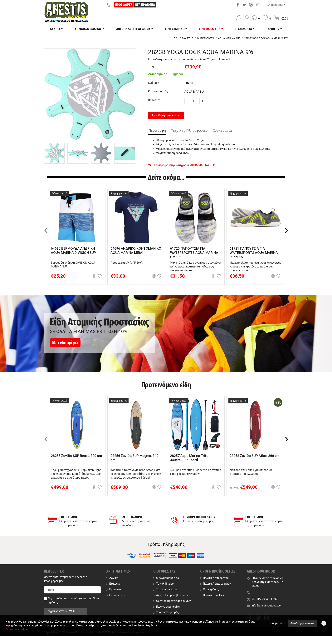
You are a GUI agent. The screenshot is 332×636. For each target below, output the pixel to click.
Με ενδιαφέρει (65, 342)
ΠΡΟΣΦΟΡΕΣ (123, 5)
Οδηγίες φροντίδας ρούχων (173, 600)
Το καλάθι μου (165, 583)
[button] (256, 20)
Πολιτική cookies (213, 595)
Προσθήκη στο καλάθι (166, 115)
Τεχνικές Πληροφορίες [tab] (189, 130)
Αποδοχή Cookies (302, 623)
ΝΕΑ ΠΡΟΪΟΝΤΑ (145, 5)
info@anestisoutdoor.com (267, 605)
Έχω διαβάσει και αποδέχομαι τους (74, 600)
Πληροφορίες (274, 5)
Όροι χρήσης (211, 589)
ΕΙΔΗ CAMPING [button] (174, 29)
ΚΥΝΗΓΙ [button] (55, 29)
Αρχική (113, 577)
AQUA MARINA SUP (229, 38)
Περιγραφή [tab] (157, 130)
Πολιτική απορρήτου (216, 577)
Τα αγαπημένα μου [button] (167, 589)
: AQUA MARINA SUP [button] (184, 165)
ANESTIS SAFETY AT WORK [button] (133, 29)
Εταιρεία (114, 583)
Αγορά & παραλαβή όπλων (172, 595)
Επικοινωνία (117, 595)
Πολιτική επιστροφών (217, 583)
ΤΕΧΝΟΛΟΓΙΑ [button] (243, 29)
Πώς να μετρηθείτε (168, 606)
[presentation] (46, 229)
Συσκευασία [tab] (222, 130)
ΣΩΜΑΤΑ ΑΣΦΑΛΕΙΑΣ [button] (88, 29)
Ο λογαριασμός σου (168, 577)
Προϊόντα (115, 589)
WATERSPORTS (205, 38)
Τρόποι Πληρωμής (167, 612)
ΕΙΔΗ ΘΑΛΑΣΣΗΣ (183, 38)
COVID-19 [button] (272, 29)
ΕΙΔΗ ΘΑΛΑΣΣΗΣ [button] (209, 29)
